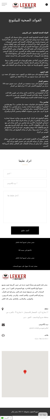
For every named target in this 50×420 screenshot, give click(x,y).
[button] (6, 418)
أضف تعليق (25, 230)
